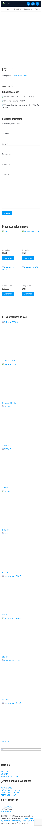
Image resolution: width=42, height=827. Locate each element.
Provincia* (6, 165)
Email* (5, 144)
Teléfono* (6, 134)
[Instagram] (33, 4)
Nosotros (17, 9)
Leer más (8, 258)
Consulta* (6, 175)
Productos (28, 9)
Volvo (25, 76)
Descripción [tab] (7, 86)
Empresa (6, 154)
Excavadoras (17, 76)
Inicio (7, 9)
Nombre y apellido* (11, 124)
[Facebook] (37, 4)
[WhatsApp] (28, 4)
